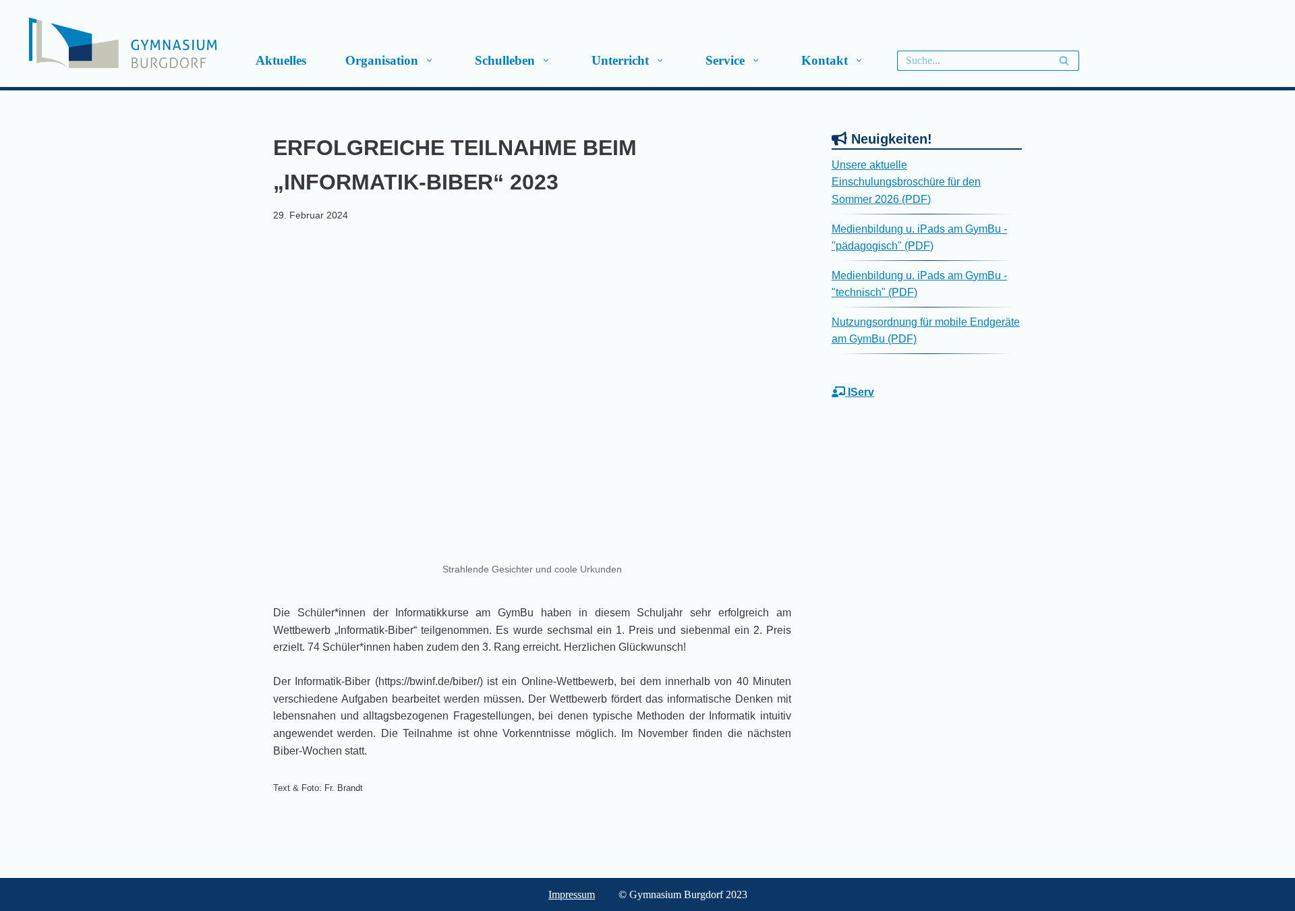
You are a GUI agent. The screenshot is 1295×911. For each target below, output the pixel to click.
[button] (429, 60)
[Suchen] (1064, 61)
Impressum (571, 894)
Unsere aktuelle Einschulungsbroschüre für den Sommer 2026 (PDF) (906, 182)
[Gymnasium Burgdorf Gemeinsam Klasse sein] (173, 43)
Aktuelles (281, 60)
